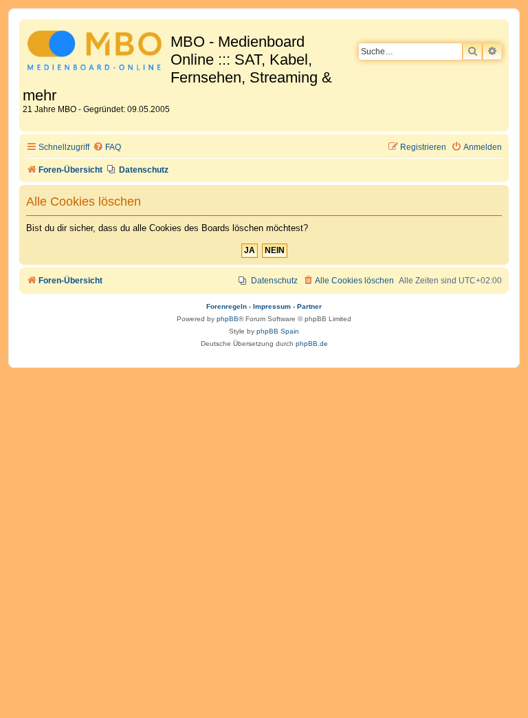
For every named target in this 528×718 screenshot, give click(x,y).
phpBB (228, 319)
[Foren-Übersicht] (96, 53)
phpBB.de (312, 343)
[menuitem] (107, 147)
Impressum (272, 306)
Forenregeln (226, 306)
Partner (309, 306)
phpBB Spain (277, 331)
